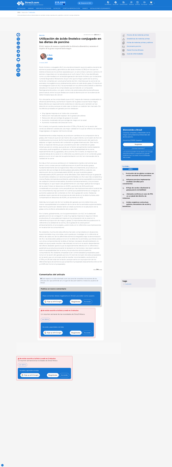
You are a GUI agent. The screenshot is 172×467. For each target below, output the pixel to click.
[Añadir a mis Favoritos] (18, 66)
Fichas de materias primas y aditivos (140, 42)
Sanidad (31, 8)
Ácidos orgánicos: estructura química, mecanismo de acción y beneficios (137, 204)
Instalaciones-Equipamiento (100, 8)
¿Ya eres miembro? (138, 148)
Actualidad (21, 8)
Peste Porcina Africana (135, 50)
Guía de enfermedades (135, 54)
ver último (45, 319)
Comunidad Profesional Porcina (34, 4)
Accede (87, 302)
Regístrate (75, 302)
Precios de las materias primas (138, 35)
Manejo (85, 8)
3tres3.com (32, 2)
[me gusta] (18, 75)
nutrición (128, 284)
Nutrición (56, 8)
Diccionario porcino (134, 46)
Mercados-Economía (43, 8)
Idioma (97, 34)
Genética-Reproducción (71, 8)
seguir (50, 58)
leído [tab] (130, 169)
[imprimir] (18, 70)
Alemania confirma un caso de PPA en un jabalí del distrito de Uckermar (138, 196)
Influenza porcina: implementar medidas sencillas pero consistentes (136, 182)
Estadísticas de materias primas (138, 39)
